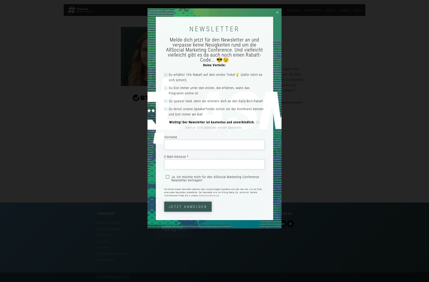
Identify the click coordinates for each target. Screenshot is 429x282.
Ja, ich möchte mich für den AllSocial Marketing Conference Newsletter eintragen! (215, 178)
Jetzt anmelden (188, 207)
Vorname (170, 137)
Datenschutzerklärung (209, 195)
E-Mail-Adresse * (176, 157)
